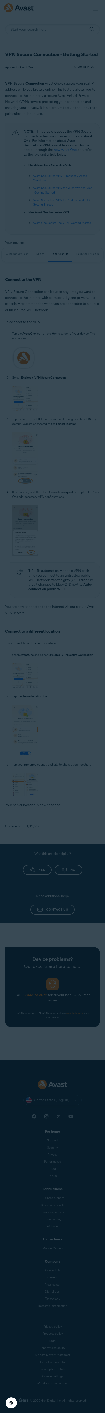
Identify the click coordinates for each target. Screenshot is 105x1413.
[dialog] (52, 706)
